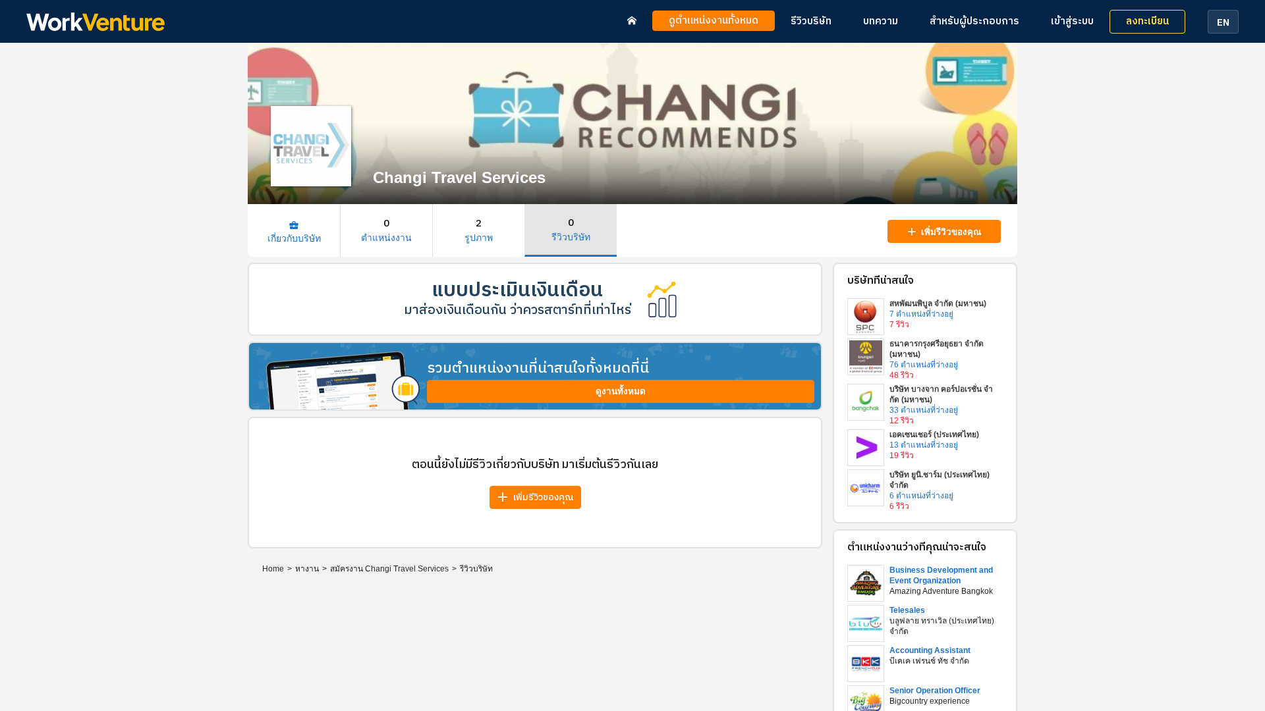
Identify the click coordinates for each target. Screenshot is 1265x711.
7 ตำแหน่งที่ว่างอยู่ (921, 314)
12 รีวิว (901, 420)
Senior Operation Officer (934, 690)
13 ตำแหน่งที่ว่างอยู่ (923, 445)
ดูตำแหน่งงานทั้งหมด (713, 21)
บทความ (880, 21)
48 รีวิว (901, 375)
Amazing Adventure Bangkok (941, 591)
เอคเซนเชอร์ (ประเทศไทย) (934, 434)
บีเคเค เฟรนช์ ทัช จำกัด (929, 661)
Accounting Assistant (929, 650)
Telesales (907, 610)
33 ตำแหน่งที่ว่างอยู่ (923, 410)
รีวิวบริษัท (811, 21)
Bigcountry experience (929, 701)
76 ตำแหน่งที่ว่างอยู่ (923, 364)
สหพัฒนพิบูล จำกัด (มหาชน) (937, 303)
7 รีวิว (899, 324)
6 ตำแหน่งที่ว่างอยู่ (921, 495)
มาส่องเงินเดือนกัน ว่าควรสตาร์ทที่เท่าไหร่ (517, 310)
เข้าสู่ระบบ (1072, 21)
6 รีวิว (899, 506)
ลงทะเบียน (1147, 21)
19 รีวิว (901, 455)
